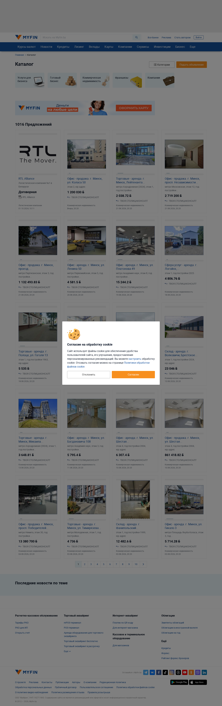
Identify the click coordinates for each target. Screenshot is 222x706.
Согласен (133, 374)
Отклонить (88, 374)
